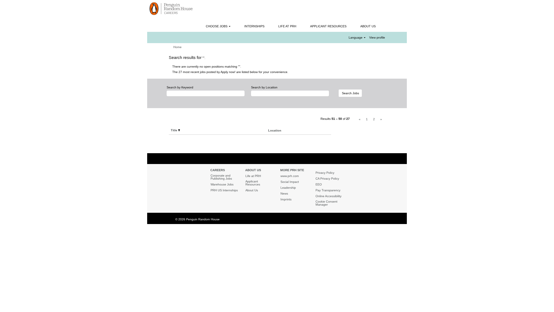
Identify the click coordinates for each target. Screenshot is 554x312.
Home (177, 47)
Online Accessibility (328, 196)
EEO (319, 184)
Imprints (285, 199)
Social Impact (289, 182)
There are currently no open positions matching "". (206, 66)
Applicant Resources (252, 183)
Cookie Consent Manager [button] (326, 203)
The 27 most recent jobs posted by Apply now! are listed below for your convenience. (230, 72)
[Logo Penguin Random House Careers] (171, 8)
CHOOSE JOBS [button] (217, 26)
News (284, 193)
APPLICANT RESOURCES (328, 26)
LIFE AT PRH (287, 26)
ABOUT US (368, 26)
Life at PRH (253, 176)
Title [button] (174, 130)
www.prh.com (289, 176)
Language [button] (356, 37)
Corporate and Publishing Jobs (221, 177)
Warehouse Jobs (222, 184)
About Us (251, 190)
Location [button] (274, 130)
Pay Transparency (328, 190)
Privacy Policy (325, 172)
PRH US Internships (224, 190)
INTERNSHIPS (254, 26)
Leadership (288, 187)
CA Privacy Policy (327, 178)
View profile (377, 37)
